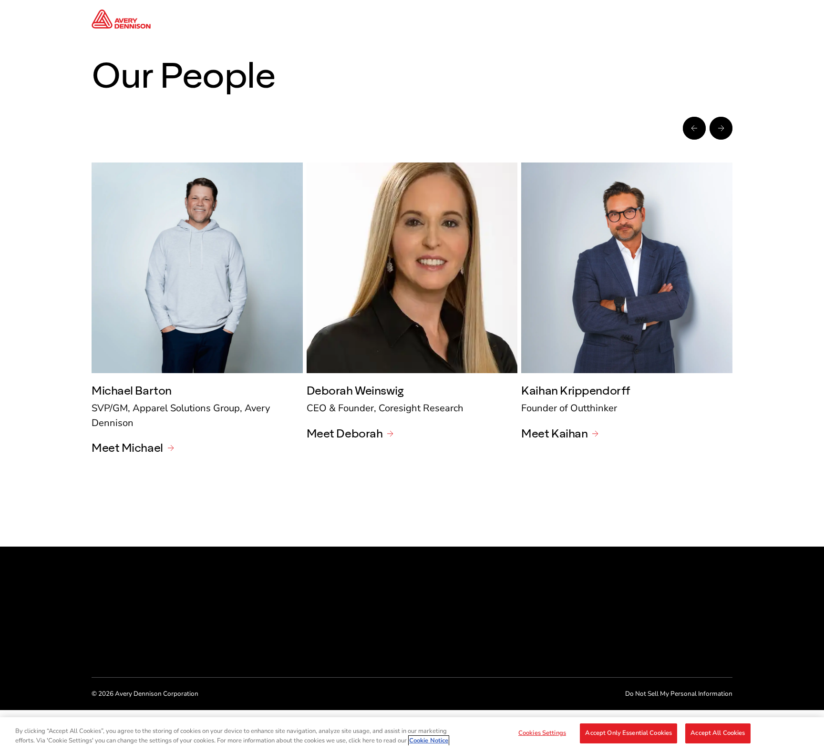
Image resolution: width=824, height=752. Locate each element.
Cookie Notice (428, 740)
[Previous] (694, 128)
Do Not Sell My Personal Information (678, 693)
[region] (412, 734)
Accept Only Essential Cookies (628, 733)
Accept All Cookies (717, 733)
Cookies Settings (542, 733)
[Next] (721, 128)
